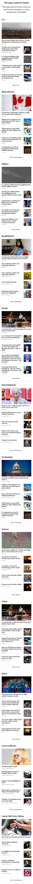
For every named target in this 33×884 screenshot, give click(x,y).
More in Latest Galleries (16, 809)
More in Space (16, 739)
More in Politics (16, 229)
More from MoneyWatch (16, 157)
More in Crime (16, 667)
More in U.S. (16, 85)
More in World (16, 378)
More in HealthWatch (16, 301)
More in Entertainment (16, 450)
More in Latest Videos (15, 880)
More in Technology (16, 522)
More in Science (16, 594)
